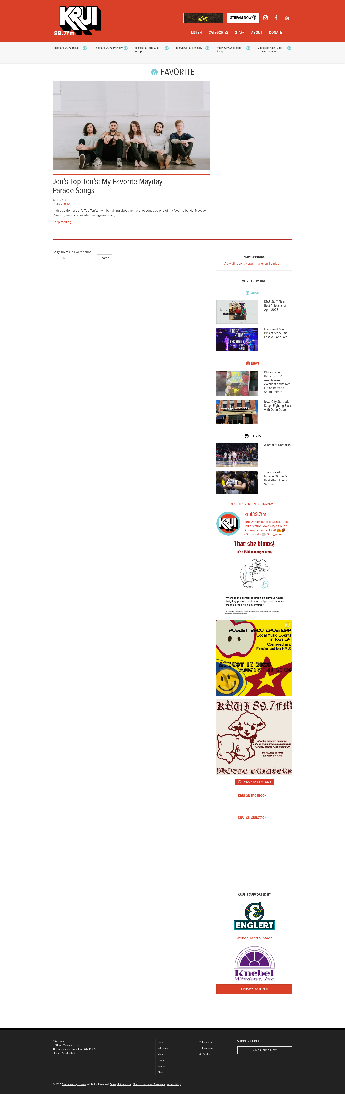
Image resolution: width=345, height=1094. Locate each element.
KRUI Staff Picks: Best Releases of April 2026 (275, 306)
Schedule (163, 1048)
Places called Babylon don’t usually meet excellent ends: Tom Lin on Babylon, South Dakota (277, 382)
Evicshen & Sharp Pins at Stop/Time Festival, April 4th (275, 333)
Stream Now (241, 18)
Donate (275, 32)
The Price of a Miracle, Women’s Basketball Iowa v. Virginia (276, 478)
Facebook (207, 1048)
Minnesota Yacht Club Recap (147, 50)
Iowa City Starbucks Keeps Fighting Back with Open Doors (277, 406)
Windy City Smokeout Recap (228, 50)
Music (161, 1054)
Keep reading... (63, 222)
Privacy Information (120, 1084)
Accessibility (174, 1084)
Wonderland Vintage (254, 938)
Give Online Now (265, 1050)
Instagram (207, 1042)
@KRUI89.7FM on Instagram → (254, 504)
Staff (239, 32)
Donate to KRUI (254, 989)
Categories (218, 32)
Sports (161, 1066)
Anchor (206, 1054)
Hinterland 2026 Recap (66, 48)
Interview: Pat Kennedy (188, 48)
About (256, 32)
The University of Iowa (74, 1084)
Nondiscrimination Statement (149, 1084)
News (161, 1060)
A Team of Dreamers (277, 445)
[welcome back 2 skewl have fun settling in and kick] (254, 658)
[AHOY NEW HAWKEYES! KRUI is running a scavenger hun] (254, 579)
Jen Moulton (63, 204)
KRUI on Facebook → (254, 796)
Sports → (257, 436)
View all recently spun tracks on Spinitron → (254, 264)
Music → (257, 293)
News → (257, 364)
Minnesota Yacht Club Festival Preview (269, 50)
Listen (196, 32)
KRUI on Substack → (254, 818)
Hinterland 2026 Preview (108, 48)
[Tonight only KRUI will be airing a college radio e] (254, 737)
